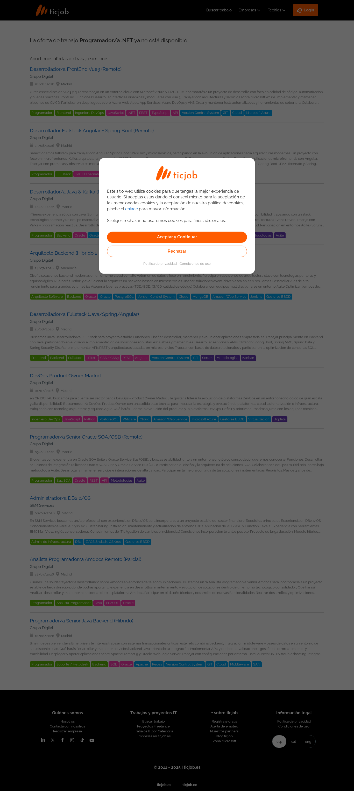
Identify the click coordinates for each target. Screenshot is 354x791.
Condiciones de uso (195, 263)
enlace (131, 208)
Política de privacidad (160, 263)
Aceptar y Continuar (177, 236)
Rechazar (177, 251)
